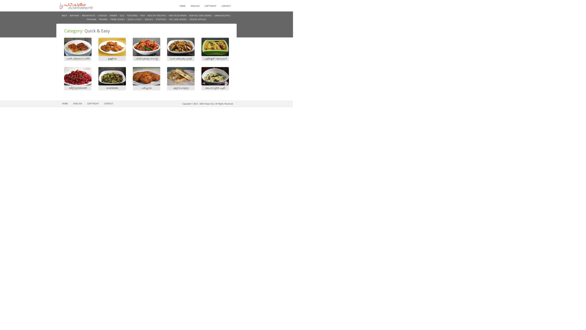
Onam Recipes (222, 16)
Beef (64, 16)
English (195, 6)
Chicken (102, 16)
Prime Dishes (117, 19)
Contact (226, 6)
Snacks (149, 19)
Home (183, 6)
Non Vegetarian (177, 16)
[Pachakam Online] (76, 8)
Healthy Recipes (157, 16)
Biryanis (74, 16)
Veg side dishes (178, 19)
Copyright (210, 6)
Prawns (103, 19)
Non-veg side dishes (200, 16)
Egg (122, 16)
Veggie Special (197, 19)
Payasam (91, 19)
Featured (132, 16)
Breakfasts (88, 16)
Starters (161, 19)
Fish (142, 16)
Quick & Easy (135, 19)
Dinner (113, 16)
